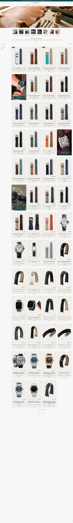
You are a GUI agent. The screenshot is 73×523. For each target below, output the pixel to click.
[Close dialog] (50, 252)
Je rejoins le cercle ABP (41, 268)
